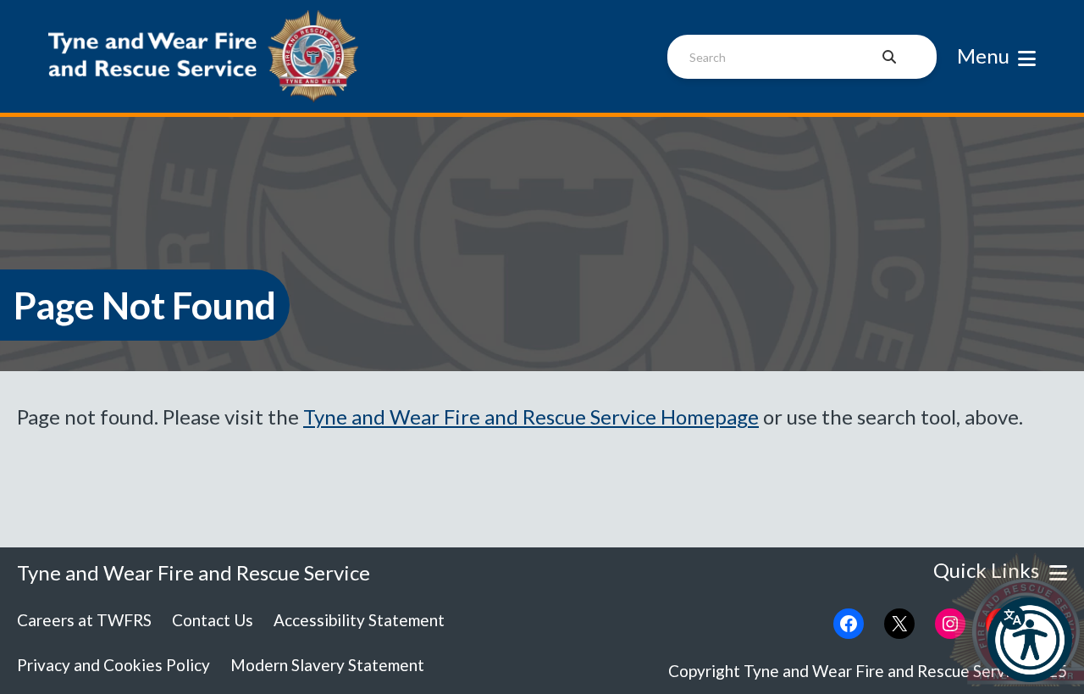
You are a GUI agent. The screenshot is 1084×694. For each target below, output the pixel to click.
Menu (983, 55)
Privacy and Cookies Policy (113, 665)
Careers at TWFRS (84, 620)
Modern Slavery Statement (327, 665)
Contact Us (212, 620)
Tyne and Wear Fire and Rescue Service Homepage (531, 416)
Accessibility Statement (359, 620)
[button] (1029, 639)
